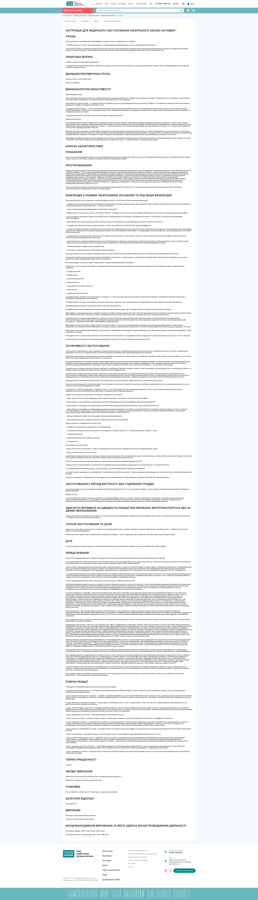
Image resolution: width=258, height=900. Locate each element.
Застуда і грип (93, 15)
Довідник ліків (111, 880)
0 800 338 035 (175, 853)
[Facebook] (171, 871)
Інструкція (85, 21)
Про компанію (141, 3)
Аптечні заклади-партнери (138, 860)
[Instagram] (166, 871)
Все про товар (70, 21)
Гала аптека (67, 15)
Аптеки (113, 3)
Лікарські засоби (80, 15)
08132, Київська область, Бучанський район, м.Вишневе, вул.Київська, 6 (180, 862)
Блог (105, 865)
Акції (106, 3)
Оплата (131, 3)
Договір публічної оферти (137, 857)
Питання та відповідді (112, 21)
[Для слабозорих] (183, 4)
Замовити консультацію (184, 870)
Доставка (122, 3)
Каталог (99, 3)
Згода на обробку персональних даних (142, 853)
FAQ (150, 3)
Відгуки (96, 21)
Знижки (107, 856)
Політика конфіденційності (137, 850)
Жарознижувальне (108, 15)
